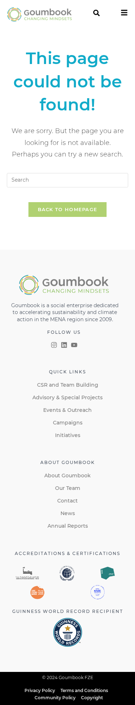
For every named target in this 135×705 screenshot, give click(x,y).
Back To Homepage (68, 209)
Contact (67, 500)
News (67, 513)
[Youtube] (74, 345)
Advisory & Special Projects (67, 397)
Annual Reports (68, 526)
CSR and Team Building (67, 385)
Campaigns (67, 422)
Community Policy (55, 697)
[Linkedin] (64, 345)
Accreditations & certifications (67, 553)
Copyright (92, 697)
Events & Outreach (67, 410)
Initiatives (67, 435)
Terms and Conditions (84, 690)
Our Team (67, 488)
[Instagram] (54, 345)
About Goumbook (67, 475)
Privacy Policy (39, 690)
